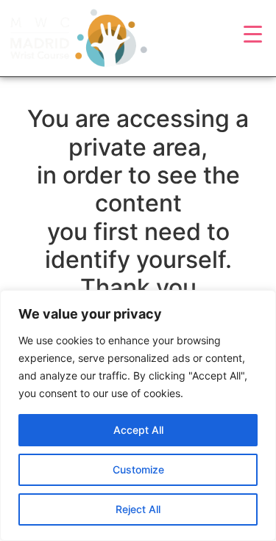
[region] (138, 415)
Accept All (138, 430)
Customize (138, 469)
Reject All (138, 509)
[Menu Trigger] (253, 33)
